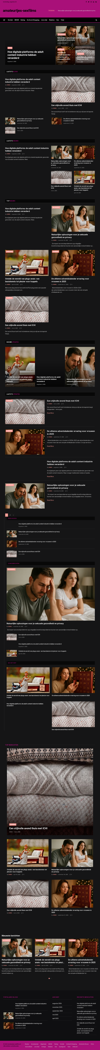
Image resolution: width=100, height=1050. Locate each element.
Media (10, 47)
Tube (62, 20)
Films (92, 1044)
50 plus (27, 1044)
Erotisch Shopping (33, 20)
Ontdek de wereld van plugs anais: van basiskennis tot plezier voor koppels (83, 188)
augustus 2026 (57, 1003)
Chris (8, 85)
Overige (44, 1046)
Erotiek (10, 20)
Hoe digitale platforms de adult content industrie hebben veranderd (25, 54)
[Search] (96, 20)
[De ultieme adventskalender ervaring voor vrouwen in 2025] (56, 121)
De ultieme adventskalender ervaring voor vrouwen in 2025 (63, 56)
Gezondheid (61, 34)
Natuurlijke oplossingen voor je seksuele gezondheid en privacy (77, 10)
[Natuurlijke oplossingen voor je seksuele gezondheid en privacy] (75, 36)
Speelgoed (10, 251)
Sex (57, 20)
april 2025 (55, 1018)
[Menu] (4, 19)
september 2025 (57, 1011)
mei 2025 (55, 1014)
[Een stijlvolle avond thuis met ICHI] (85, 55)
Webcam (75, 1046)
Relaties (52, 20)
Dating (23, 20)
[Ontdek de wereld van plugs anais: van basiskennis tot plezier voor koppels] (84, 177)
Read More (50, 413)
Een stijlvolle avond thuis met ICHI (84, 58)
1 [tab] (49, 978)
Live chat (44, 20)
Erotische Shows (84, 1044)
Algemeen (61, 49)
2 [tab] (51, 978)
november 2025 (57, 1007)
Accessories (34, 1044)
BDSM (17, 20)
